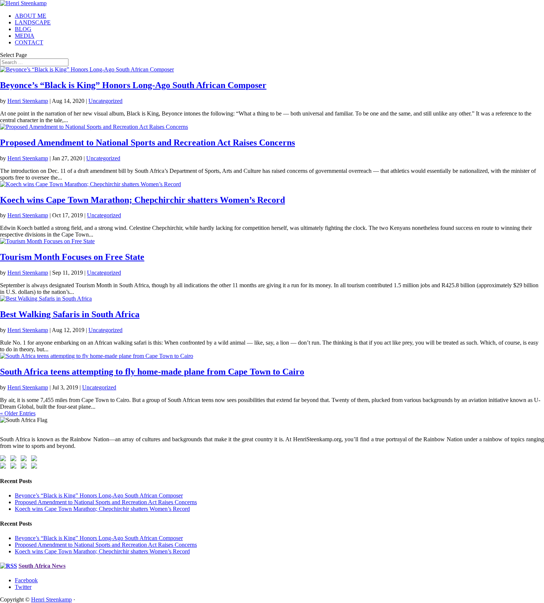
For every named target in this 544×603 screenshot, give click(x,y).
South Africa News (42, 566)
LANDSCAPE (33, 22)
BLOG (23, 29)
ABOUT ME (30, 16)
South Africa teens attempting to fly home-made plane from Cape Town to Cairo (152, 371)
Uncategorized (105, 101)
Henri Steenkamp (27, 101)
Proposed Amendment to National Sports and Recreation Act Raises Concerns (147, 142)
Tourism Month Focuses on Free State (72, 257)
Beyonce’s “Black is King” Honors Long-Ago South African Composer (133, 85)
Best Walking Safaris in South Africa (70, 314)
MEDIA (24, 36)
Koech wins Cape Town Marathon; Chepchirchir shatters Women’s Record (142, 200)
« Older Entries (18, 413)
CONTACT (29, 42)
